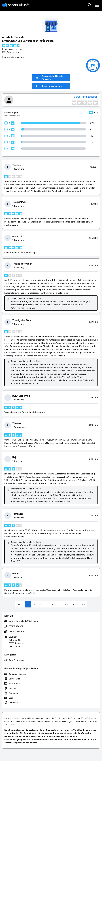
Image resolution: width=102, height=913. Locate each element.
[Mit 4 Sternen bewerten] (90, 103)
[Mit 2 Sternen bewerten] (79, 103)
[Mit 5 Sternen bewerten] (95, 103)
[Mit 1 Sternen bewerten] (74, 103)
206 (66, 604)
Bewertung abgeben (86, 96)
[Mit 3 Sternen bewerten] (84, 103)
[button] (89, 5)
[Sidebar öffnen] (97, 5)
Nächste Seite (79, 604)
